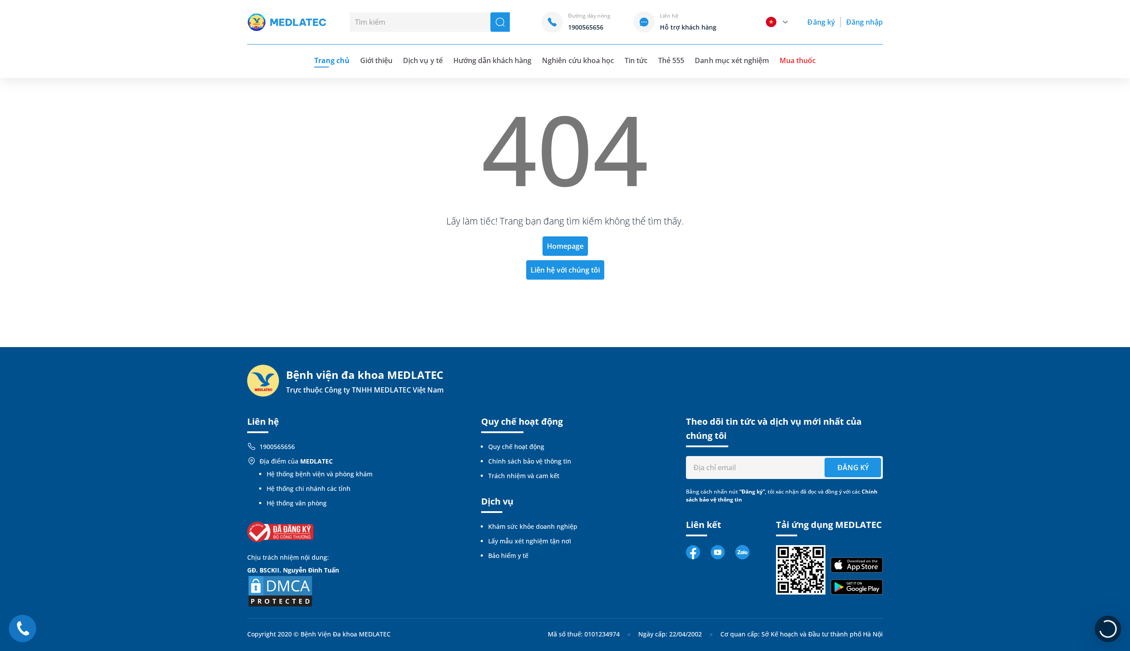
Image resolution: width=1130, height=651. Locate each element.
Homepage (565, 246)
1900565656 (277, 446)
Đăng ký (821, 22)
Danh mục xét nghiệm (732, 60)
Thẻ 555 (671, 60)
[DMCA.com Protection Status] (280, 590)
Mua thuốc (798, 60)
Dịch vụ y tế (422, 60)
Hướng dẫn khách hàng (492, 60)
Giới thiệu (376, 60)
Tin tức (636, 60)
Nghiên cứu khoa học (578, 60)
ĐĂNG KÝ (853, 467)
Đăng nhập (864, 22)
